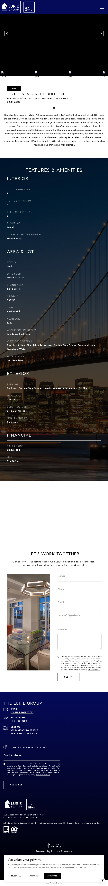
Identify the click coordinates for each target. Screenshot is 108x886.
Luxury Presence (61, 851)
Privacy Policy (94, 669)
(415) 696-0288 (19, 721)
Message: (63, 629)
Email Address (12, 755)
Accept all (52, 876)
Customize (34, 876)
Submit (68, 677)
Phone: (61, 589)
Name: (61, 576)
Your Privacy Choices (54, 883)
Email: (61, 602)
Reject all (16, 876)
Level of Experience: (69, 615)
